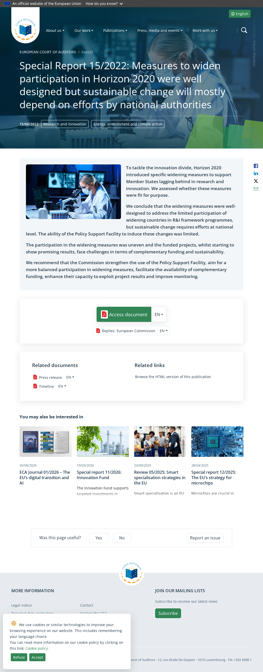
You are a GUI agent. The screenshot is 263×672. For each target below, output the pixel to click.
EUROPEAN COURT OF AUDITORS (48, 52)
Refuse (19, 657)
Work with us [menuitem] (204, 30)
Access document (128, 314)
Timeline (46, 386)
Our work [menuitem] (82, 30)
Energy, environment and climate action (127, 124)
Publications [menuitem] (113, 30)
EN (157, 314)
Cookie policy (36, 648)
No (122, 538)
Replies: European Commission (128, 330)
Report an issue (205, 538)
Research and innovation (64, 124)
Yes (99, 538)
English (242, 13)
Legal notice (21, 605)
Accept (37, 657)
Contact (86, 605)
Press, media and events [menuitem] (158, 30)
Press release (50, 377)
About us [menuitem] (53, 30)
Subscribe (168, 613)
